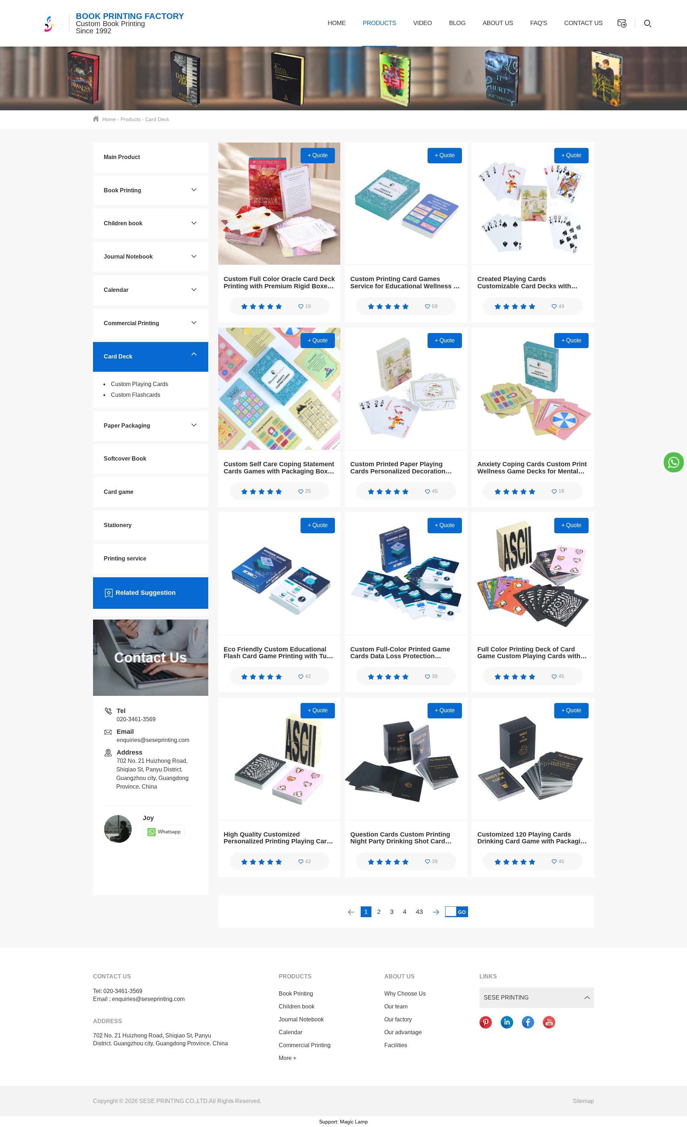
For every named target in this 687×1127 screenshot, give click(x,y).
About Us (498, 23)
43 (419, 911)
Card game (118, 492)
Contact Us (583, 23)
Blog (457, 23)
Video (422, 23)
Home (337, 23)
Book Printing (122, 190)
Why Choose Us (405, 994)
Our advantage (403, 1032)
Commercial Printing (131, 323)
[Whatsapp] (673, 462)
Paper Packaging (127, 426)
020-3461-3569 (136, 719)
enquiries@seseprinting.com (153, 740)
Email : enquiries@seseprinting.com (139, 999)
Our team (396, 1006)
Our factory (398, 1019)
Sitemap (583, 1101)
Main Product (122, 157)
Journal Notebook (128, 257)
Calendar (116, 290)
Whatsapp (169, 831)
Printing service (125, 558)
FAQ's (538, 23)
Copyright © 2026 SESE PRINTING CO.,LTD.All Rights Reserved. (177, 1101)
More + (287, 1058)
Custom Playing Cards (139, 384)
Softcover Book (125, 459)
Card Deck (157, 119)
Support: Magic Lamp (343, 1121)
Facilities (395, 1045)
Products (379, 23)
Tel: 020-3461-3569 (117, 991)
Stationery (118, 525)
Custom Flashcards (135, 395)
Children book (123, 223)
